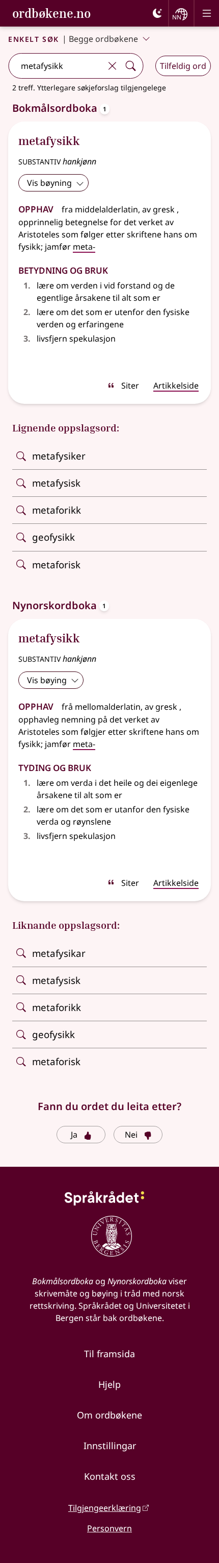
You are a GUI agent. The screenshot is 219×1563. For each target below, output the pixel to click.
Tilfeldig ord (183, 65)
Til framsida (109, 1354)
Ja (74, 1134)
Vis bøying (47, 680)
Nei (131, 1134)
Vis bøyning (49, 182)
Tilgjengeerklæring (104, 1507)
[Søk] (130, 66)
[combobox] (56, 66)
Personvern (109, 1528)
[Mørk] (157, 13)
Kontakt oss (109, 1476)
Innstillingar (110, 1445)
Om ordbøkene (109, 1415)
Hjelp (109, 1384)
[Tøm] (112, 66)
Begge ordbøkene (103, 38)
